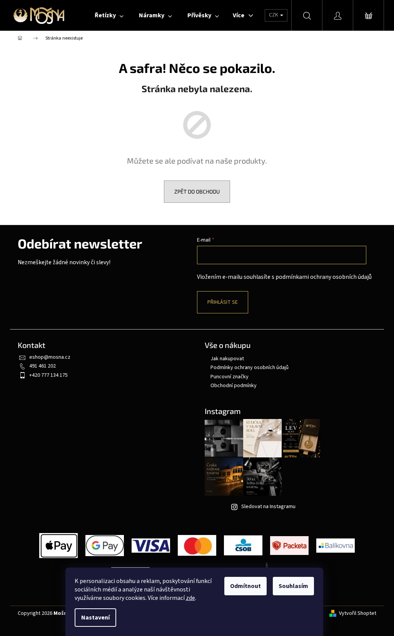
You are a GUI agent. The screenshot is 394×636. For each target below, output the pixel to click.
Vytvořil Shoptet (357, 613)
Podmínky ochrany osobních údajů (249, 367)
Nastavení (95, 617)
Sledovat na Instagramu (268, 506)
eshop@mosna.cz (49, 357)
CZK (274, 15)
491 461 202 (42, 366)
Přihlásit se (222, 302)
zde (190, 598)
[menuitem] (109, 15)
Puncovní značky (229, 377)
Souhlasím (293, 586)
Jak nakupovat (227, 359)
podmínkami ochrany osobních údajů (323, 277)
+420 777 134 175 (48, 375)
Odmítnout (245, 586)
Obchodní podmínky (233, 385)
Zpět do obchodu (197, 191)
